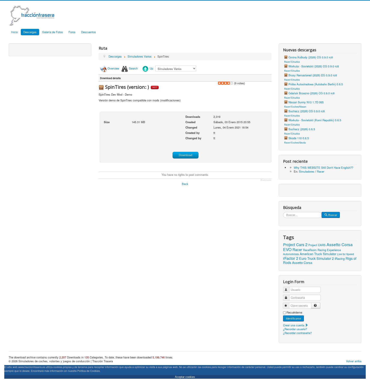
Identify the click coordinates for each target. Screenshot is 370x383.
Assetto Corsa (302, 262)
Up (151, 68)
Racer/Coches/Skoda (295, 142)
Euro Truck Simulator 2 (316, 258)
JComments (265, 180)
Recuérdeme (294, 312)
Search (133, 68)
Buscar (332, 215)
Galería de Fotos (52, 32)
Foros (72, 32)
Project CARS (317, 245)
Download (185, 155)
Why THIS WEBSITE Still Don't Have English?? (323, 168)
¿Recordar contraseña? (297, 333)
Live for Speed (345, 254)
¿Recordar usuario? (295, 329)
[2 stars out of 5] (221, 83)
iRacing (340, 258)
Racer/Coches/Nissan (295, 106)
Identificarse (293, 318)
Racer (320, 171)
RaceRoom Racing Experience (322, 250)
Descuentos (88, 32)
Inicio (14, 32)
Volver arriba (353, 361)
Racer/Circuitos (292, 61)
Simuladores (306, 171)
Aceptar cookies (185, 377)
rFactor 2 (290, 258)
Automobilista (291, 254)
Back (185, 184)
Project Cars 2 (295, 244)
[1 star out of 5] (219, 83)
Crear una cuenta (294, 325)
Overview (113, 68)
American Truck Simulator (318, 253)
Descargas (30, 32)
